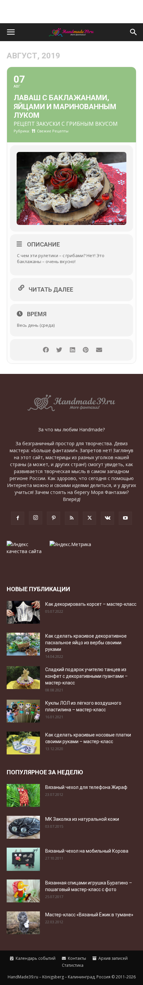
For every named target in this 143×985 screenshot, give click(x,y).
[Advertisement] (71, 11)
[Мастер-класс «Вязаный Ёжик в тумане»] (23, 922)
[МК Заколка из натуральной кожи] (23, 827)
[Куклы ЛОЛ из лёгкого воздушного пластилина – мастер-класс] (23, 711)
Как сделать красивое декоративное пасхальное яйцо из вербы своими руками (86, 642)
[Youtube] (125, 518)
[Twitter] (89, 518)
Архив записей (112, 958)
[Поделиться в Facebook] (46, 350)
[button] (10, 32)
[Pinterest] (53, 518)
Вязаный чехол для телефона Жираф (86, 787)
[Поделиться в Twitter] (59, 350)
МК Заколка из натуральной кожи (82, 819)
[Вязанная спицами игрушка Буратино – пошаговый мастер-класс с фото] (23, 890)
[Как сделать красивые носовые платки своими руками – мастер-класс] (23, 743)
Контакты (76, 958)
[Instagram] (35, 518)
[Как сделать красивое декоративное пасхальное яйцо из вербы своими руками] (23, 644)
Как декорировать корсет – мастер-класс (90, 604)
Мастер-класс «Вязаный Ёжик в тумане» (89, 914)
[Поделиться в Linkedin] (72, 350)
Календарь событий (35, 958)
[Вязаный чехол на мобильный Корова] (23, 859)
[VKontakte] (107, 518)
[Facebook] (17, 518)
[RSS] (71, 518)
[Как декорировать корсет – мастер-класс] (23, 612)
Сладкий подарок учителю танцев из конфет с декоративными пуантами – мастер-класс (86, 676)
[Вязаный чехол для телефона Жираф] (23, 795)
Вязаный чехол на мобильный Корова (86, 851)
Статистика (72, 965)
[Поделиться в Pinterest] (85, 350)
